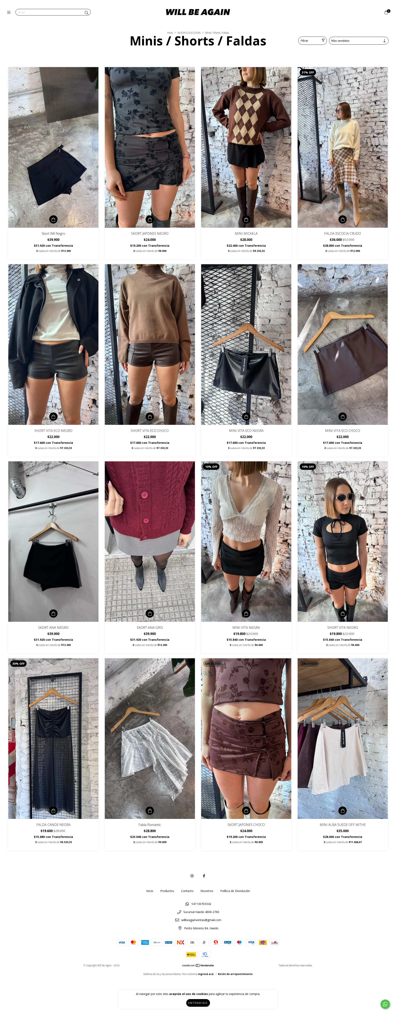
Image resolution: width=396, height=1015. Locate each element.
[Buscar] (87, 12)
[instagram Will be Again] (192, 876)
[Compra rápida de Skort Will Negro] (53, 219)
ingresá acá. (206, 974)
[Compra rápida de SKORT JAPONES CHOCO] (246, 811)
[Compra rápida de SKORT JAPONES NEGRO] (150, 219)
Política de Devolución (235, 891)
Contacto (187, 891)
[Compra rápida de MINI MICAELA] (246, 219)
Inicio (170, 32)
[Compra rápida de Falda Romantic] (150, 811)
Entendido (198, 1003)
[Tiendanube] (198, 966)
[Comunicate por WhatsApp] (385, 1004)
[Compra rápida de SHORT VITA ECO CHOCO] (150, 416)
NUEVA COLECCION (189, 32)
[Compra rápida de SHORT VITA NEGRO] (342, 613)
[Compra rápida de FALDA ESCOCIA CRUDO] (342, 219)
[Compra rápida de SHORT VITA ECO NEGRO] (53, 416)
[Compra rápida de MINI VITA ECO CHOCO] (342, 416)
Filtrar (304, 41)
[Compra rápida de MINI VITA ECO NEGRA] (246, 416)
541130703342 (201, 904)
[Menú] (9, 12)
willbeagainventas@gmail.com (201, 920)
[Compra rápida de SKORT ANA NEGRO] (53, 613)
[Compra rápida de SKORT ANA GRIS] (150, 613)
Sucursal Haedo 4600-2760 (201, 912)
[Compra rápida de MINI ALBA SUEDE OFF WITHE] (342, 811)
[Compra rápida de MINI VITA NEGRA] (246, 613)
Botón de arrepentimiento (235, 974)
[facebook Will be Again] (204, 876)
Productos (167, 891)
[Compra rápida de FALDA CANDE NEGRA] (53, 811)
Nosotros (206, 891)
